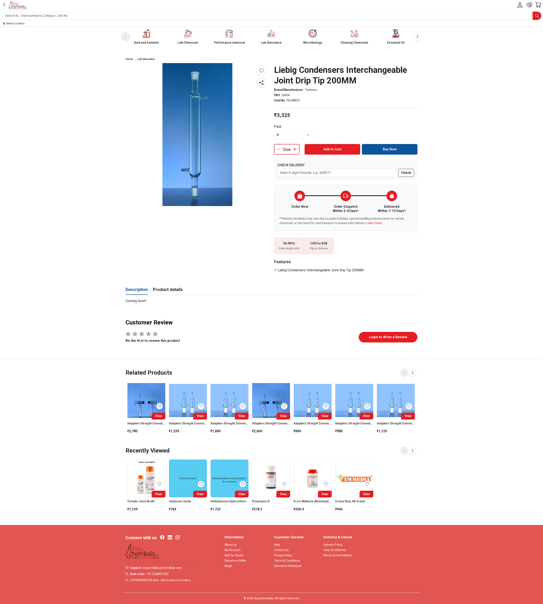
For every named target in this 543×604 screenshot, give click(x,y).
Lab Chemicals (188, 42)
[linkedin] (170, 537)
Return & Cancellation (337, 555)
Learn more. (374, 223)
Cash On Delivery (334, 550)
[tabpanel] (271, 300)
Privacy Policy (283, 555)
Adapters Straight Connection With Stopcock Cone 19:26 (146, 423)
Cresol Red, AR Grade (350, 501)
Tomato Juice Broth (141, 501)
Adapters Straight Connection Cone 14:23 (313, 423)
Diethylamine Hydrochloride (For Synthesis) (229, 501)
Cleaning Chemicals (354, 42)
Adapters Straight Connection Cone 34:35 (229, 423)
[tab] (137, 290)
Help (277, 544)
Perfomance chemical (229, 42)
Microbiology (312, 42)
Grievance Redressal (287, 566)
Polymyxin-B (261, 501)
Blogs (228, 566)
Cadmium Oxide (180, 501)
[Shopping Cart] (538, 5)
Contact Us (281, 550)
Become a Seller (235, 560)
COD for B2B (318, 243)
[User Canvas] (519, 5)
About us (231, 544)
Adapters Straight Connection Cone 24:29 (396, 423)
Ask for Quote (234, 555)
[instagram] (177, 537)
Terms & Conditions (287, 560)
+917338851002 (158, 574)
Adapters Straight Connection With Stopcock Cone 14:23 (271, 423)
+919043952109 (141, 580)
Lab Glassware (271, 42)
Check (406, 173)
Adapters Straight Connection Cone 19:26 (354, 423)
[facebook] (162, 537)
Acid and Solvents (146, 42)
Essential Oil (395, 42)
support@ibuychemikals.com (162, 567)
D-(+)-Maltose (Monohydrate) (313, 501)
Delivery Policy (333, 544)
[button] (271, 16)
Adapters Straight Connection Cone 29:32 (188, 423)
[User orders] (529, 5)
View (158, 416)
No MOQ (289, 243)
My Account (233, 550)
